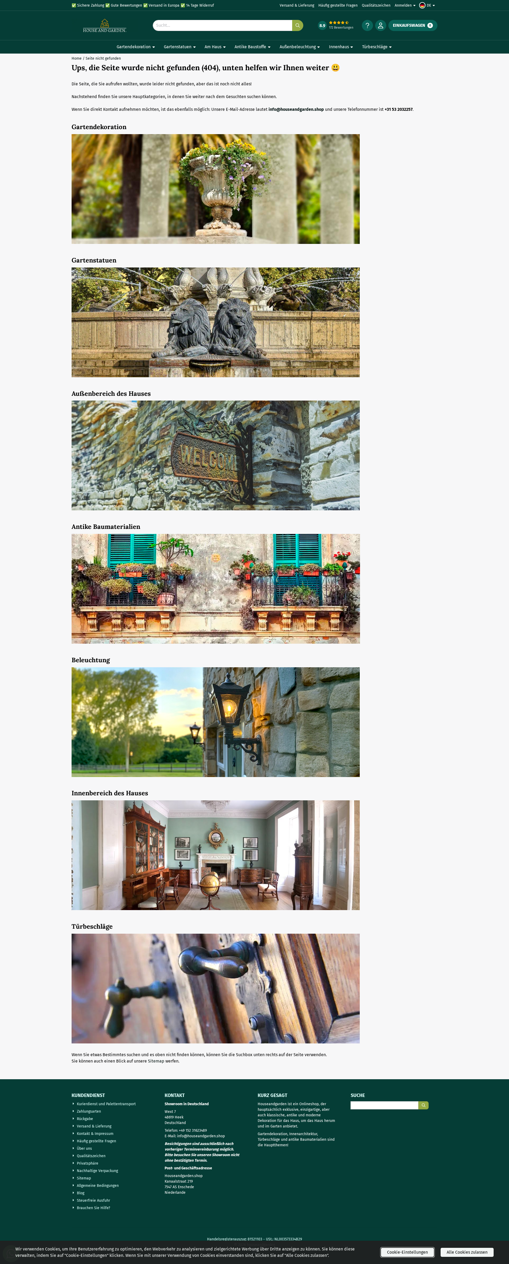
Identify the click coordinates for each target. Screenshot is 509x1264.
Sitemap (156, 1061)
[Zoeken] (423, 1105)
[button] (427, 5)
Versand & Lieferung (297, 5)
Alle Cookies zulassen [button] (467, 1252)
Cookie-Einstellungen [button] (407, 1252)
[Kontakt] (367, 25)
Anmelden (403, 5)
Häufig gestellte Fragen (338, 5)
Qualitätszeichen (376, 5)
